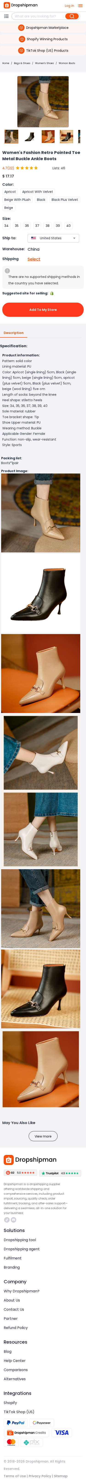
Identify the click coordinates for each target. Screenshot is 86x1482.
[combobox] (46, 238)
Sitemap (61, 1476)
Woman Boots (67, 63)
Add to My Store (43, 309)
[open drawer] (80, 5)
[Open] (74, 238)
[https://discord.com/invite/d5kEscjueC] (13, 1220)
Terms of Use (15, 1476)
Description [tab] (14, 333)
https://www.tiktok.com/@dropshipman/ (7, 1220)
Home (5, 63)
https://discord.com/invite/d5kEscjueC (14, 1220)
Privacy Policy (40, 1476)
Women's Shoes (44, 63)
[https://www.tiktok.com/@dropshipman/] (7, 1220)
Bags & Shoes (22, 63)
